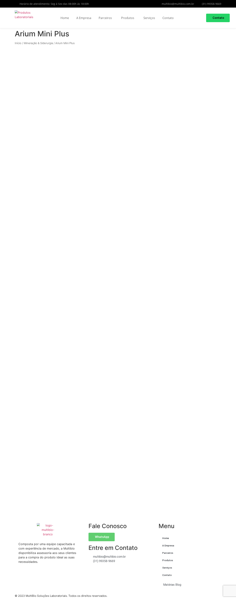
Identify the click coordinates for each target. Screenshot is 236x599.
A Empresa (83, 18)
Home (64, 18)
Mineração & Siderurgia (38, 43)
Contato (168, 18)
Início (18, 43)
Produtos (127, 18)
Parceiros (105, 18)
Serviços (149, 18)
